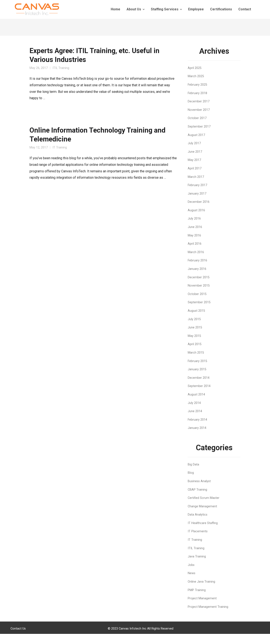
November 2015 (199, 285)
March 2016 (196, 252)
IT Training (60, 147)
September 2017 (199, 126)
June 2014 (195, 411)
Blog (191, 473)
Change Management (202, 506)
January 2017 (197, 193)
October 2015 (197, 294)
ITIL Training (61, 68)
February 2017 (197, 185)
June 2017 (195, 152)
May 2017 (194, 160)
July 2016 (194, 218)
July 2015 (194, 319)
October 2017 (197, 118)
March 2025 (196, 76)
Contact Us (18, 628)
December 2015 (198, 277)
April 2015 (194, 344)
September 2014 (199, 386)
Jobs (191, 565)
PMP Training (197, 590)
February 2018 (197, 93)
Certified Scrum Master (203, 498)
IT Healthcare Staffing (203, 523)
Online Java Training (201, 581)
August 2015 (196, 311)
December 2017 (198, 101)
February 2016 (197, 260)
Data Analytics (197, 514)
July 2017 (194, 143)
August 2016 (196, 210)
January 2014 (197, 428)
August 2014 (196, 394)
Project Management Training (208, 607)
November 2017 (199, 110)
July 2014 (194, 403)
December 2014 (198, 378)
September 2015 (199, 302)
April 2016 (194, 244)
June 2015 (195, 327)
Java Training (197, 556)
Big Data (193, 464)
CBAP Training (197, 489)
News (191, 573)
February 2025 (197, 84)
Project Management (202, 598)
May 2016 (194, 235)
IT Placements (198, 531)
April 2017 (194, 168)
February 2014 (197, 419)
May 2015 (194, 336)
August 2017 (196, 135)
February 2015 (197, 361)
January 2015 (197, 369)
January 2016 (197, 269)
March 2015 (196, 352)
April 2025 (194, 68)
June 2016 (195, 227)
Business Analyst (199, 481)
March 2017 (196, 177)
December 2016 (198, 202)
